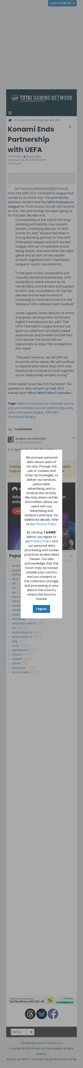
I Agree (41, 609)
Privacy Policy (46, 524)
